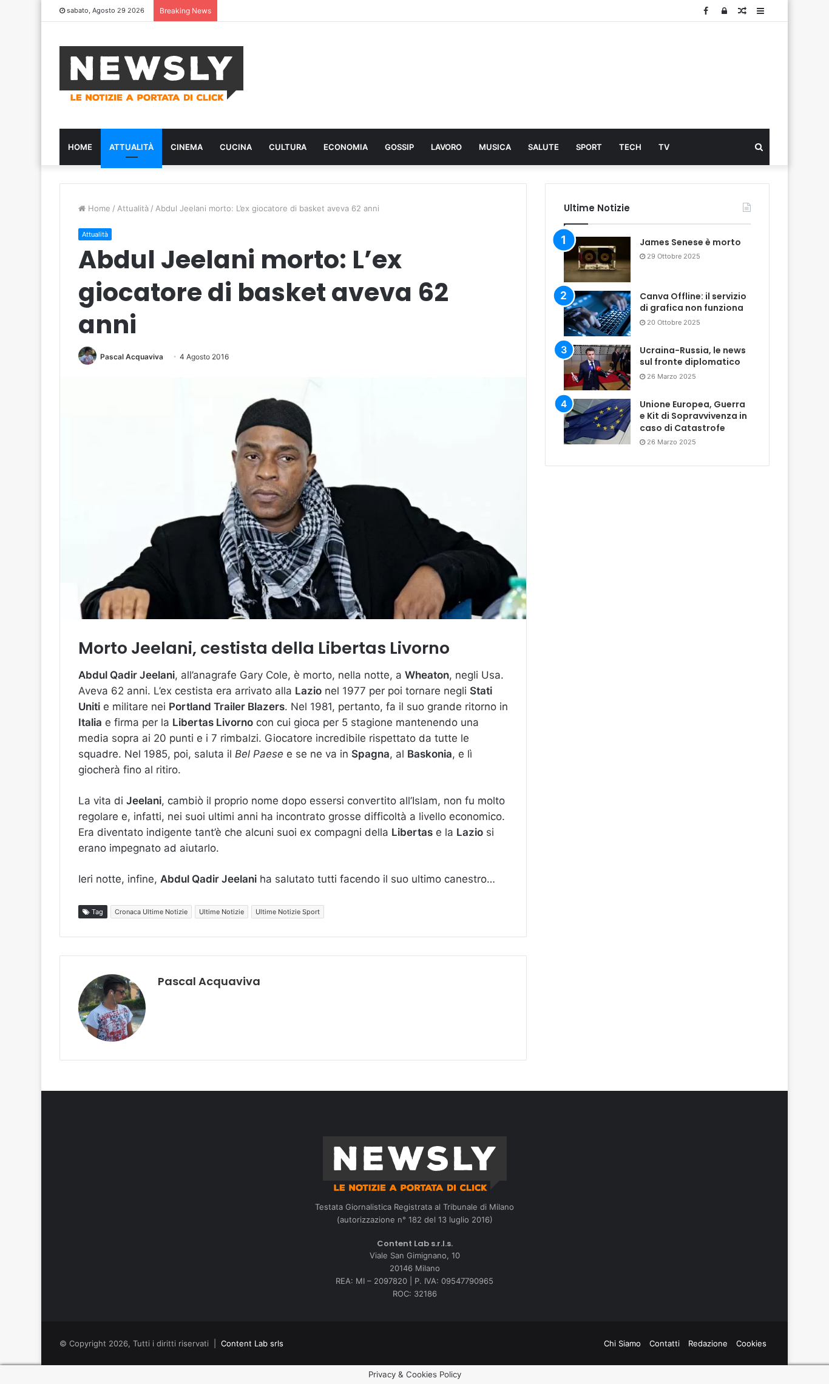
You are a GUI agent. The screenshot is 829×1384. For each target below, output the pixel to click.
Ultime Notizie (221, 911)
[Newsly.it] (151, 73)
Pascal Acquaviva (131, 356)
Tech (630, 147)
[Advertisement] (536, 73)
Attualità (131, 147)
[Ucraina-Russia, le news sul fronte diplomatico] (597, 367)
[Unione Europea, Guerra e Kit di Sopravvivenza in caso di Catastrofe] (597, 421)
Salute (543, 147)
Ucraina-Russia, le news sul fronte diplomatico (693, 356)
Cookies (751, 1343)
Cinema (187, 147)
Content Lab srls (252, 1343)
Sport (589, 147)
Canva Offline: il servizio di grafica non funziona (693, 302)
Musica (495, 147)
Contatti (664, 1343)
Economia (345, 147)
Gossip (399, 147)
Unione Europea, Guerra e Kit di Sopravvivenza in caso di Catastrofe (693, 416)
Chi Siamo (622, 1343)
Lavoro (446, 147)
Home (80, 147)
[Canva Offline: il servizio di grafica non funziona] (597, 313)
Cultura (287, 147)
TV (663, 147)
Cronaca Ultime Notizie (151, 911)
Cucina (236, 147)
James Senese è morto (690, 242)
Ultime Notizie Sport (287, 911)
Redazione (708, 1343)
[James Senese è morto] (597, 259)
